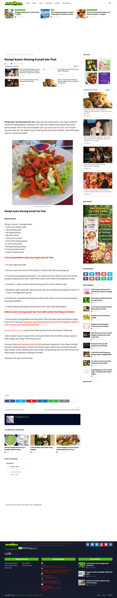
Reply (12, 474)
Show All (44, 590)
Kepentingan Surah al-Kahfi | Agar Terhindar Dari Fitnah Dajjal (101, 372)
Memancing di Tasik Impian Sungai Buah (53, 567)
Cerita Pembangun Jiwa (11, 563)
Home (7, 54)
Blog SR (43, 565)
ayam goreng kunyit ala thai (29, 344)
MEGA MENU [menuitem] (66, 3)
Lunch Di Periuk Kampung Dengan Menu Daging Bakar (101, 353)
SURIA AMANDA (46, 586)
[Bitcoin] (91, 65)
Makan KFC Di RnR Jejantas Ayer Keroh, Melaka (98, 582)
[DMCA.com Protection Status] (23, 549)
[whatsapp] (103, 278)
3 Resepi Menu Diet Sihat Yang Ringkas (41, 449)
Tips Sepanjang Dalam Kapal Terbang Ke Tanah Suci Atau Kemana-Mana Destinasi (26, 13)
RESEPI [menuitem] (34, 3)
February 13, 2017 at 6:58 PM (17, 468)
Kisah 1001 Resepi (27, 565)
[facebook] (85, 274)
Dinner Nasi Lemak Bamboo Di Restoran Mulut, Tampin (62, 13)
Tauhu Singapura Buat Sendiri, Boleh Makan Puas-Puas (67, 449)
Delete (16, 474)
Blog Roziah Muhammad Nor (50, 581)
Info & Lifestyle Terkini (11, 565)
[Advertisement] (58, 36)
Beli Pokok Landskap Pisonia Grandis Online (101, 299)
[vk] (97, 278)
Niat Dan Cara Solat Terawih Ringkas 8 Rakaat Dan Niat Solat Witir (101, 335)
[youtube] (103, 274)
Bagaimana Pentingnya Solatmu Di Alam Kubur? (100, 325)
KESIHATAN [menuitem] (48, 3)
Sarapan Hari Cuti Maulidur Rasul (51, 583)
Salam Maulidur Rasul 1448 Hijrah (51, 588)
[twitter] (91, 274)
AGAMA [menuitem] (57, 3)
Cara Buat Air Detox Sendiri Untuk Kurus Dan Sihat (101, 362)
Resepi (12, 54)
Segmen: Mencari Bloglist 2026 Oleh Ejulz (99, 573)
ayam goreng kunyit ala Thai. (52, 127)
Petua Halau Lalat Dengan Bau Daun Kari (99, 13)
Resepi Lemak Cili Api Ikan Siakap (100, 317)
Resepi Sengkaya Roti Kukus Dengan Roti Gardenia (15, 449)
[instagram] (97, 274)
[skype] (109, 274)
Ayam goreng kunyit (15, 330)
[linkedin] (110, 544)
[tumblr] (85, 278)
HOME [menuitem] (28, 3)
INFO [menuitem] (41, 3)
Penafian (110, 595)
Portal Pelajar (8, 568)
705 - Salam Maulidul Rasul (49, 577)
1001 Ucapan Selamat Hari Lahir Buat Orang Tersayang (101, 291)
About (104, 595)
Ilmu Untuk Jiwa (26, 563)
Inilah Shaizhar (45, 576)
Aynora (8, 63)
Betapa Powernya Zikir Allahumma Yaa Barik (99, 345)
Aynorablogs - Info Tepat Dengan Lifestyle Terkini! (56, 570)
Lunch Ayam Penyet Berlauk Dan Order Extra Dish (101, 308)
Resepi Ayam (15, 466)
